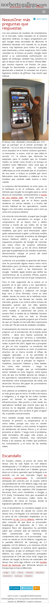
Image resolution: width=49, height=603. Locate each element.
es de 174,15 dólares (23, 519)
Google (6, 573)
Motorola (29, 573)
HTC (13, 573)
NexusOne (39, 573)
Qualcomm (8, 576)
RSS (37, 588)
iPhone (20, 573)
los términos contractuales (24, 476)
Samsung (18, 576)
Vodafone (28, 576)
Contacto (15, 588)
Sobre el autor (13, 596)
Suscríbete (27, 588)
